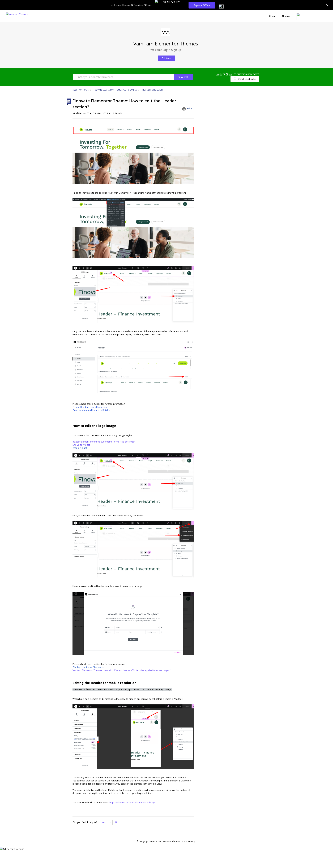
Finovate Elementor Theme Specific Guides (115, 89)
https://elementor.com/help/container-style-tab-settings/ (103, 441)
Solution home (80, 89)
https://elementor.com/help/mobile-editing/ (132, 802)
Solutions (166, 58)
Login (219, 74)
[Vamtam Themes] (17, 13)
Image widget (79, 447)
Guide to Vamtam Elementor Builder (91, 410)
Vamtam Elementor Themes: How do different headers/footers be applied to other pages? (121, 670)
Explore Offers (202, 5)
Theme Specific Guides (152, 89)
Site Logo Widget (81, 444)
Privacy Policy (188, 841)
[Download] (160, 393)
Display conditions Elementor (88, 667)
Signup (229, 74)
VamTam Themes (171, 841)
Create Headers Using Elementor (89, 407)
